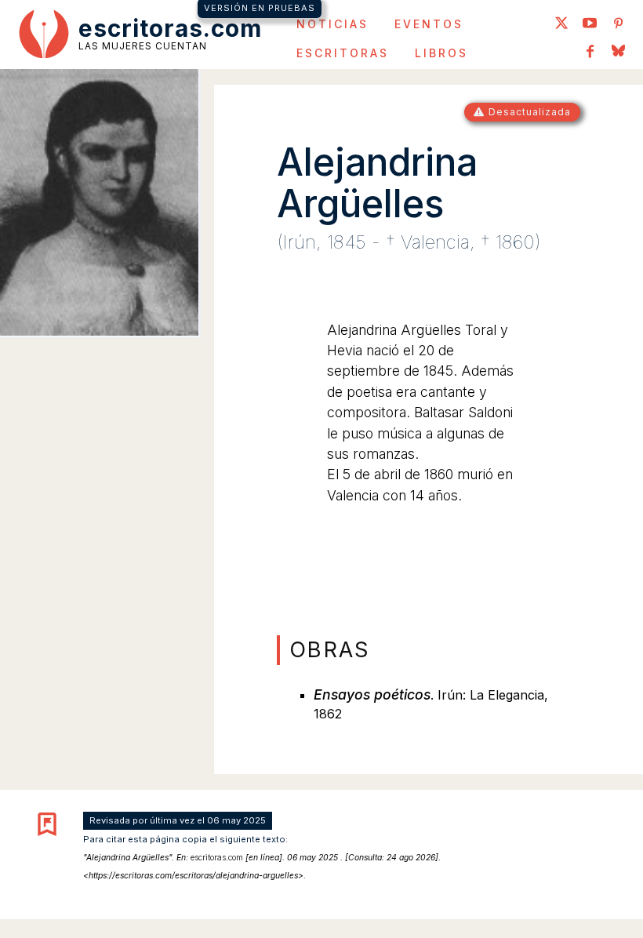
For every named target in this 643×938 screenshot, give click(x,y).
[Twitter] (561, 24)
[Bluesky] (618, 52)
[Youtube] (590, 24)
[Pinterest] (618, 24)
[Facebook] (590, 52)
